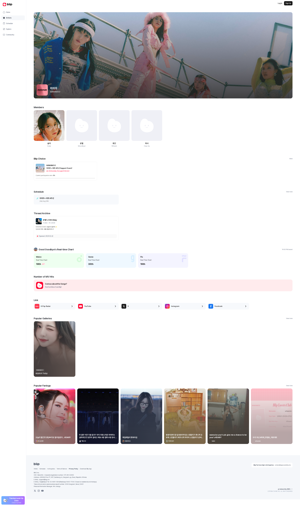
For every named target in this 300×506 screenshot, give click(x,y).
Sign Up (288, 3)
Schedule (42, 469)
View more (289, 192)
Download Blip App (85, 469)
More (290, 159)
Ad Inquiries (51, 469)
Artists (36, 469)
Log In (280, 3)
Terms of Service (62, 469)
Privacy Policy (73, 469)
